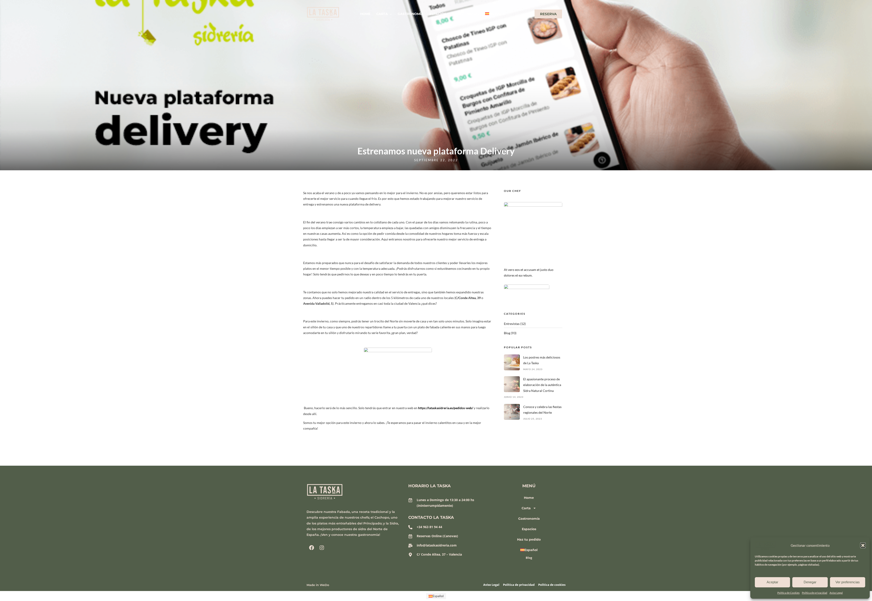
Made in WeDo (318, 585)
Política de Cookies (788, 592)
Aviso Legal (836, 592)
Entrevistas (512, 324)
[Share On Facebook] (10, 592)
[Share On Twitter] (18, 592)
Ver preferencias (847, 582)
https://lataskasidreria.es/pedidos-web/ (445, 408)
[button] (863, 545)
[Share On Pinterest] (25, 592)
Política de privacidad (814, 592)
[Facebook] (312, 548)
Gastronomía (411, 14)
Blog (507, 333)
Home (365, 14)
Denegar (810, 582)
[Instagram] (322, 548)
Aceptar (772, 582)
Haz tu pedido (465, 14)
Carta (382, 14)
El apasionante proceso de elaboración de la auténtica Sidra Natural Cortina (542, 384)
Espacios (437, 14)
